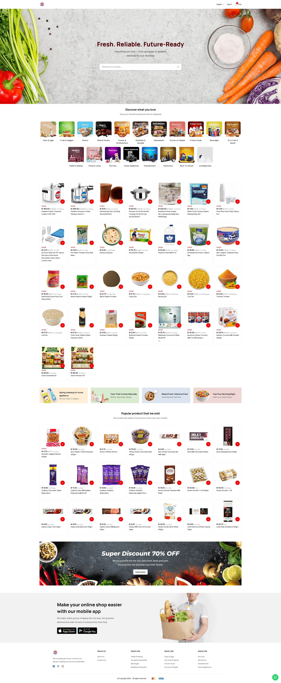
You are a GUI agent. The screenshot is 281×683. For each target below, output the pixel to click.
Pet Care (201, 657)
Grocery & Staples (171, 667)
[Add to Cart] (62, 201)
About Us (100, 657)
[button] (275, 677)
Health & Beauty (137, 657)
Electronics (202, 660)
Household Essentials (139, 660)
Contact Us (101, 660)
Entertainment (203, 664)
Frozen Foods (169, 664)
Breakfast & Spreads (138, 667)
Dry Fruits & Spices (171, 660)
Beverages (135, 664)
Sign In (229, 4)
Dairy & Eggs (169, 657)
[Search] (178, 67)
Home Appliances (204, 667)
